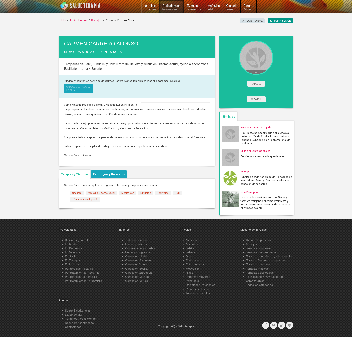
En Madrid (71, 244)
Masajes (251, 244)
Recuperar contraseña (79, 322)
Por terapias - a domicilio (81, 276)
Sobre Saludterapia (77, 310)
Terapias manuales (258, 264)
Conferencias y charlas (140, 248)
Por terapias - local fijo (79, 268)
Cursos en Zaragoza (138, 272)
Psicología (192, 280)
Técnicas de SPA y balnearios (265, 276)
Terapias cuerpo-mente (261, 252)
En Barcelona (73, 248)
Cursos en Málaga (137, 276)
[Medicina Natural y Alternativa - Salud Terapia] (80, 5)
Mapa (257, 83)
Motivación (193, 268)
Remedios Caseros (198, 289)
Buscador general (76, 240)
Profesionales (171, 7)
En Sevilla (71, 256)
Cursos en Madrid (136, 256)
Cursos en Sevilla (136, 268)
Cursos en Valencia (137, 264)
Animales (192, 244)
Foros (247, 7)
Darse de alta (73, 314)
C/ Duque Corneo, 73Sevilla (78, 88)
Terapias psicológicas (260, 272)
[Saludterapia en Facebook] (265, 325)
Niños (189, 272)
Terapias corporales (259, 248)
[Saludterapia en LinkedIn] (281, 325)
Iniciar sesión (281, 20)
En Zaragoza (73, 260)
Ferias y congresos (137, 252)
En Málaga (72, 264)
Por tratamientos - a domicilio (84, 280)
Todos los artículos (198, 293)
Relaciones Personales (200, 284)
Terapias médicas (257, 268)
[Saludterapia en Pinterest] (289, 325)
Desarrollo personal (258, 240)
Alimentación (194, 240)
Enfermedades (195, 264)
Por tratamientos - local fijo (82, 272)
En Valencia (72, 252)
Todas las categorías (259, 284)
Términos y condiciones (80, 318)
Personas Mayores (198, 276)
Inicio (62, 20)
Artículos (214, 7)
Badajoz (96, 20)
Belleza (190, 252)
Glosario (231, 7)
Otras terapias (255, 280)
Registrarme (253, 20)
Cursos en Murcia (136, 280)
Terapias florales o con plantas (265, 260)
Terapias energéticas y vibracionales (269, 256)
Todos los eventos (136, 240)
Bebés (190, 248)
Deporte (191, 256)
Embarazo (192, 260)
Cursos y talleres (136, 244)
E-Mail (257, 99)
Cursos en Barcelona (138, 260)
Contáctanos (73, 326)
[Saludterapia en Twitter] (273, 325)
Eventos (194, 7)
